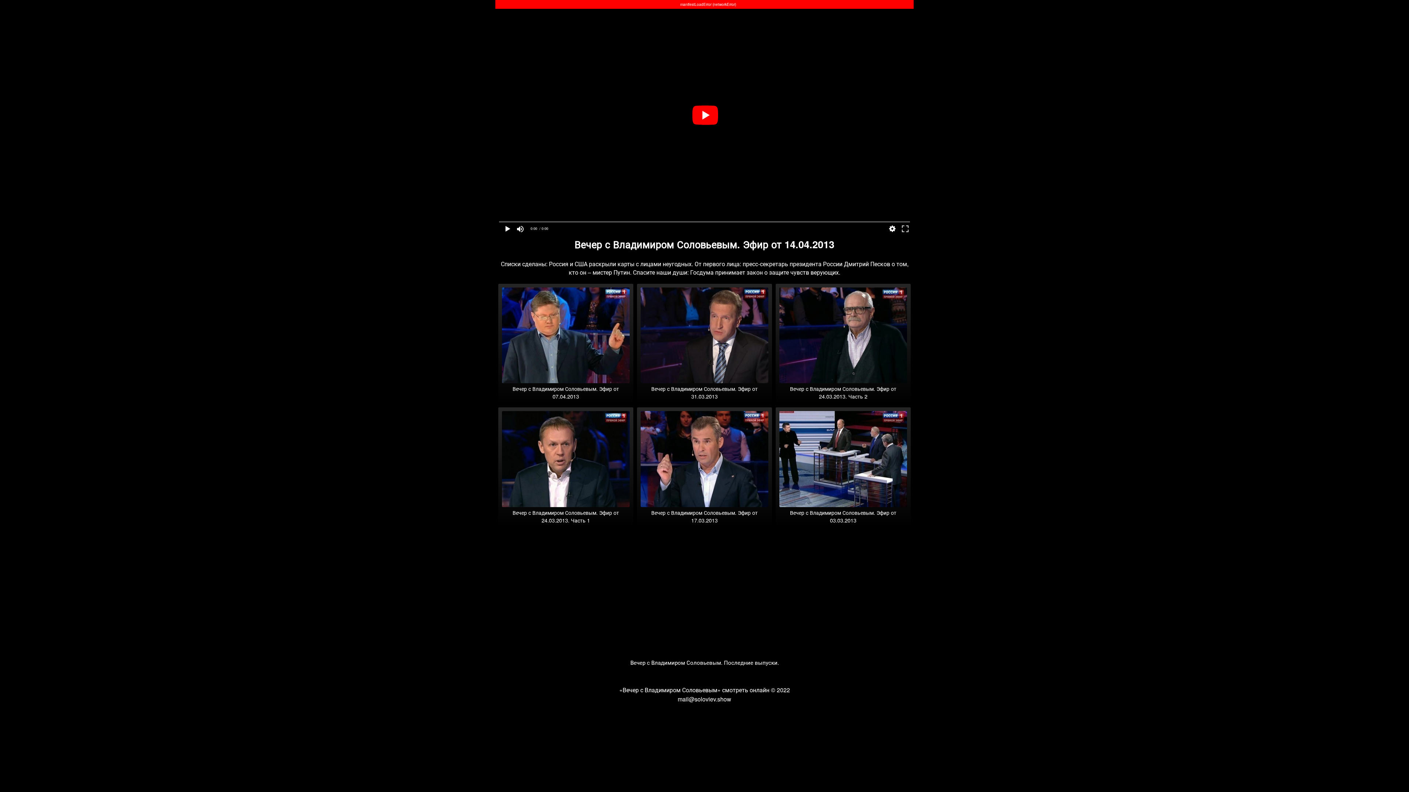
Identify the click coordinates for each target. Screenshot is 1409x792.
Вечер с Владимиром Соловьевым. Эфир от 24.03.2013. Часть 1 (566, 516)
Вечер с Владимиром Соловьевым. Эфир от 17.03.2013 (704, 516)
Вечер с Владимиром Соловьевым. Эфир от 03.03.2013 (843, 516)
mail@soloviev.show (704, 699)
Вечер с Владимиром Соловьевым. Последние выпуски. (704, 662)
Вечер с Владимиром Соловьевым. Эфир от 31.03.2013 (704, 392)
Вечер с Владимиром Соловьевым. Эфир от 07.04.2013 (566, 392)
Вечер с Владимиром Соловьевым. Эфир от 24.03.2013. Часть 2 (843, 392)
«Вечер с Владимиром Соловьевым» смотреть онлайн (694, 690)
